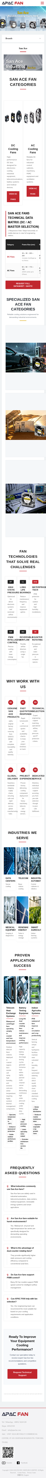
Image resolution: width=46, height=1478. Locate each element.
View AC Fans (33, 191)
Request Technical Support (22, 1373)
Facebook (24, 1463)
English (26, 1475)
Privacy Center (31, 1473)
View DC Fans (13, 196)
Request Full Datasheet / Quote (23, 284)
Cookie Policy (22, 1473)
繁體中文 (20, 1475)
